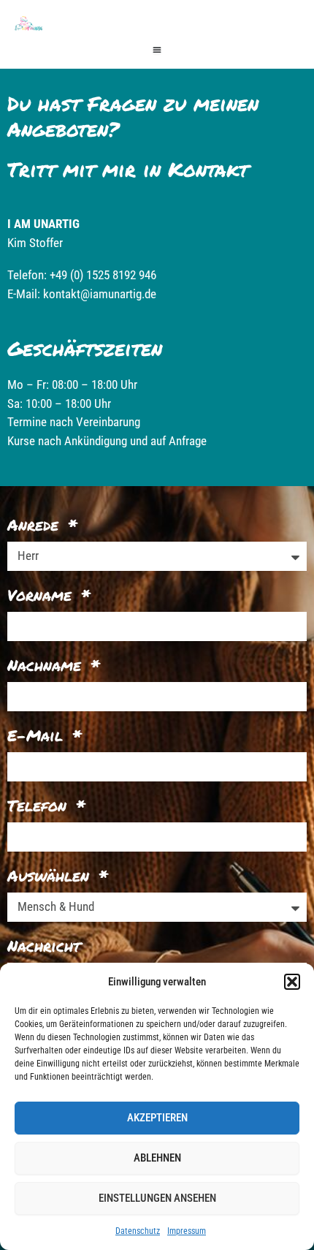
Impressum (186, 1231)
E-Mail (38, 735)
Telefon (39, 806)
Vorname (42, 595)
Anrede (35, 525)
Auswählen (51, 876)
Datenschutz (137, 1231)
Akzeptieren (157, 1117)
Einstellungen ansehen (157, 1198)
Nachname (47, 665)
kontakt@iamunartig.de (99, 294)
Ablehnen (157, 1157)
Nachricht (43, 946)
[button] (292, 981)
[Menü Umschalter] (157, 49)
